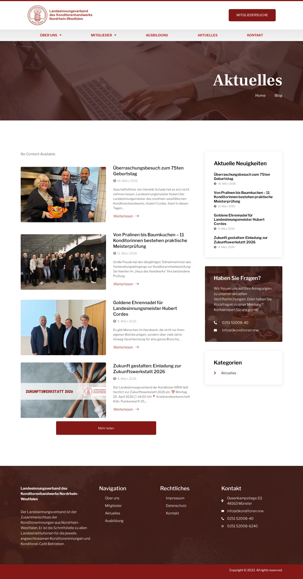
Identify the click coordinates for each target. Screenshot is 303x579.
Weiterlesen (123, 216)
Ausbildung (157, 35)
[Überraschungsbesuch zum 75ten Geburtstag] (63, 194)
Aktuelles (208, 35)
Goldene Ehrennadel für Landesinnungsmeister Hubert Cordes (145, 308)
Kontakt (255, 35)
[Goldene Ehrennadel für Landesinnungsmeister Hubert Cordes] (63, 327)
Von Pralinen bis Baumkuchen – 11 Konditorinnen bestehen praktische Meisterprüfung (150, 240)
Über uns (48, 35)
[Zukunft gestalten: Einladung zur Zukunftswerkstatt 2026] (63, 390)
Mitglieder (101, 35)
